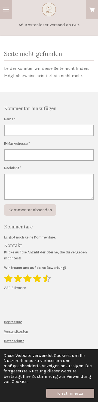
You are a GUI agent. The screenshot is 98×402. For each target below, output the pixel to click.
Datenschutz (14, 341)
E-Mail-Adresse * (17, 144)
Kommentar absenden (30, 209)
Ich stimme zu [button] (70, 393)
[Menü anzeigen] (6, 9)
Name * (10, 119)
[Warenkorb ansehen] (92, 9)
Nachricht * (12, 168)
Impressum (13, 322)
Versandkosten (16, 331)
